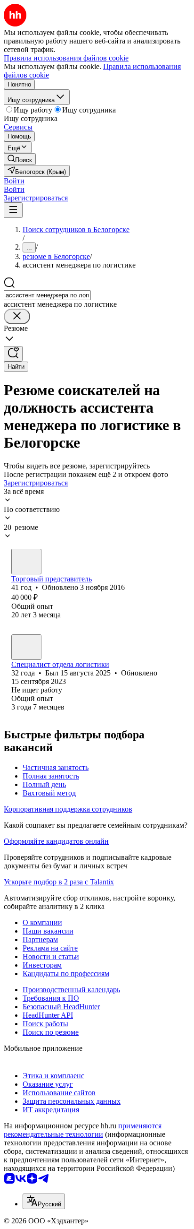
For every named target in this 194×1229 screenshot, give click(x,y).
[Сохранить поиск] (13, 354)
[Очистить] (17, 316)
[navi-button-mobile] (13, 210)
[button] (14, 181)
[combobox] (47, 295)
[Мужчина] (26, 561)
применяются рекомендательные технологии (83, 1130)
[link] (20, 159)
